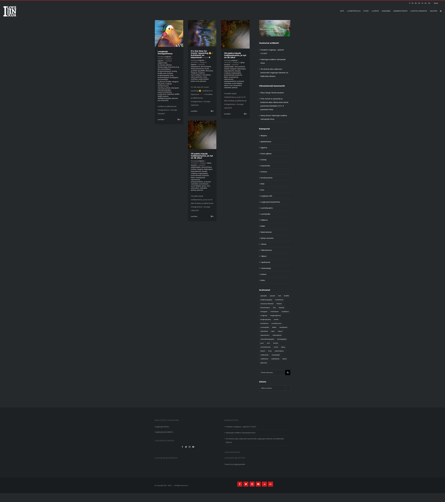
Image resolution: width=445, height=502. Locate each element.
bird (159, 69)
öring (205, 77)
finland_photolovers (197, 69)
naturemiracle (228, 79)
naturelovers (265, 335)
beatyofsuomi (195, 67)
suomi (276, 347)
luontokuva (264, 323)
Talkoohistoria (266, 250)
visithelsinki (275, 359)
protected (240, 81)
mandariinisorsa (163, 86)
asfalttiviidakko (229, 67)
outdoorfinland (203, 79)
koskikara (285, 311)
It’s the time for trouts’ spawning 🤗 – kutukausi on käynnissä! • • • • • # (202, 54)
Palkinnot (264, 220)
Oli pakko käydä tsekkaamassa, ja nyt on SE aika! (235, 55)
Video (263, 280)
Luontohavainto (267, 208)
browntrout (279, 300)
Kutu (262, 190)
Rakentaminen (266, 232)
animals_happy (163, 67)
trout (197, 81)
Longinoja (167, 57)
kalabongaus (241, 69)
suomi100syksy (237, 83)
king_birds (161, 84)
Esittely (264, 159)
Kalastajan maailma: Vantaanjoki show (240, 432)
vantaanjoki (276, 355)
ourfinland (194, 79)
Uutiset (263, 274)
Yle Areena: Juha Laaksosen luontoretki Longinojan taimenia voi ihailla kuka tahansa (274, 72)
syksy (283, 347)
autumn (272, 296)
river (268, 343)
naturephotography (164, 90)
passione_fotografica (165, 92)
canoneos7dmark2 (267, 304)
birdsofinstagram (163, 77)
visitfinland (170, 94)
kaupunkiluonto (229, 71)
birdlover (170, 73)
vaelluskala (227, 88)
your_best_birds (163, 100)
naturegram (175, 88)
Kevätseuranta (266, 177)
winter (284, 359)
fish (274, 308)
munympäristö (233, 77)
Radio (263, 226)
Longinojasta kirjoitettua (270, 202)
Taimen (263, 244)
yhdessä (234, 88)
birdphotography (163, 75)
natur (273, 331)
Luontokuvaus (276, 323)
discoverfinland (163, 80)
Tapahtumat (265, 262)
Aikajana (264, 135)
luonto (276, 319)
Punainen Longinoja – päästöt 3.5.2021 (241, 426)
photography (281, 339)
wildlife (177, 94)
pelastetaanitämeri (230, 81)
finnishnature (265, 308)
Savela (275, 343)
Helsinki (226, 69)
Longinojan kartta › (162, 426)
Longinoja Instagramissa (165, 52)
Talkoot (264, 256)
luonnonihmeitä (229, 75)
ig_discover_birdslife (164, 82)
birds (171, 75)
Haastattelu (265, 165)
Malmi (226, 77)
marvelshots (206, 75)
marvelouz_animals (164, 88)
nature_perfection (197, 77)
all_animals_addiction (165, 65)
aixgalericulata (162, 63)
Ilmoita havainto (277, 92)
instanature (274, 311)
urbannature (237, 85)
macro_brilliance (196, 75)
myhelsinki (264, 331)
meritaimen (283, 327)
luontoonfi (238, 75)
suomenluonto (203, 184)
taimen (193, 81)
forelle (207, 69)
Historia (264, 171)
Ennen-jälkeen (266, 153)
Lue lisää (160, 120)
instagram (175, 82)
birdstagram (174, 77)
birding (174, 71)
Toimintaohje (266, 268)
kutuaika (237, 71)
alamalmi (263, 296)
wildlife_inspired (163, 96)
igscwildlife (201, 71)
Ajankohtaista (266, 141)
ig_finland (194, 71)
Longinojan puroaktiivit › (164, 432)
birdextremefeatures (164, 71)
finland (279, 304)
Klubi (262, 184)
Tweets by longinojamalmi (234, 464)
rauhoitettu (227, 83)
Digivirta (160, 61)
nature (280, 331)
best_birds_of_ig (173, 67)
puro (262, 343)
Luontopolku (265, 214)
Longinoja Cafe (266, 196)
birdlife (286, 296)
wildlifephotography (164, 98)
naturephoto (277, 335)
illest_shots (209, 71)
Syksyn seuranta (267, 238)
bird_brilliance (166, 69)
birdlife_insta (162, 73)
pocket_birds (162, 94)
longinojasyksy (236, 73)
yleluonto (175, 98)
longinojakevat (275, 315)
